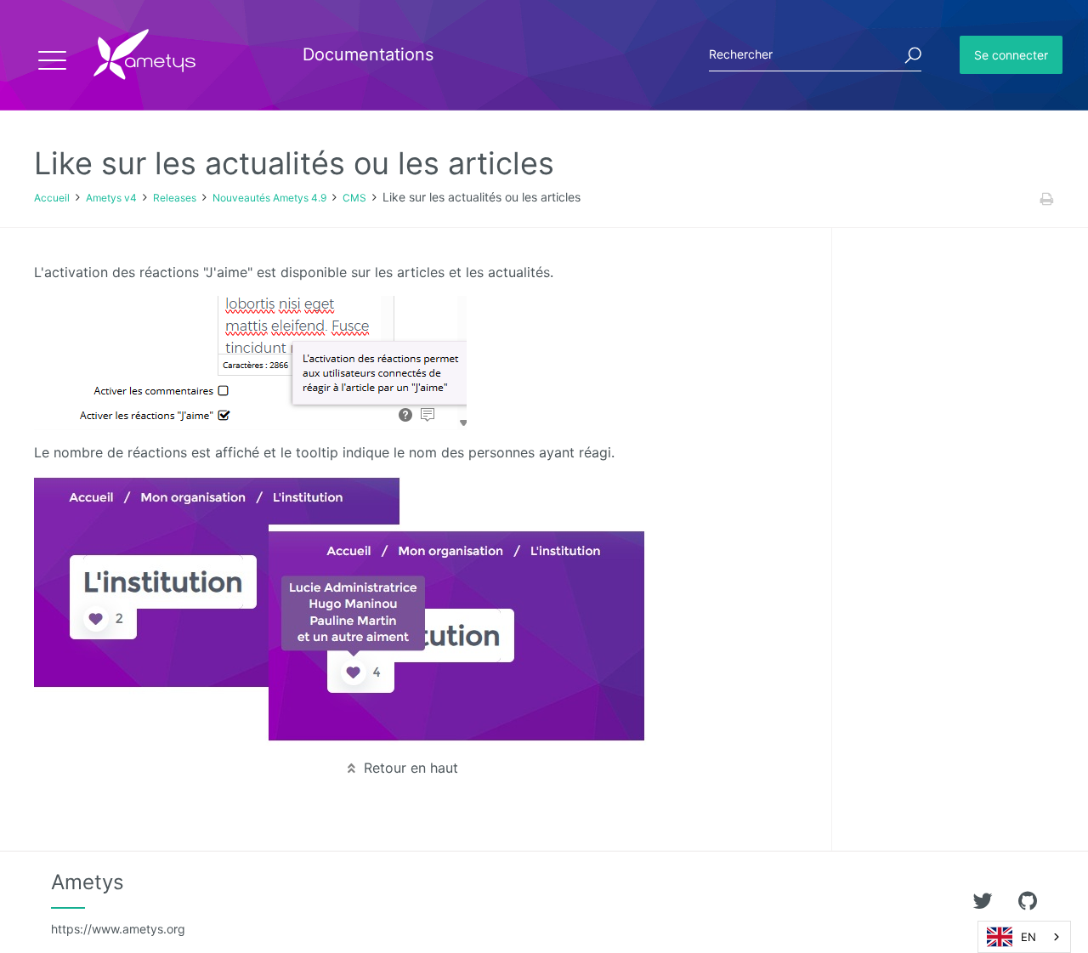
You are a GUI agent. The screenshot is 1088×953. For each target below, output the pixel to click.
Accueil (52, 197)
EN (1028, 937)
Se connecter (1011, 55)
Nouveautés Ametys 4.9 (269, 197)
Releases (174, 197)
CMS (354, 197)
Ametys (118, 903)
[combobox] (1024, 937)
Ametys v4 (111, 197)
